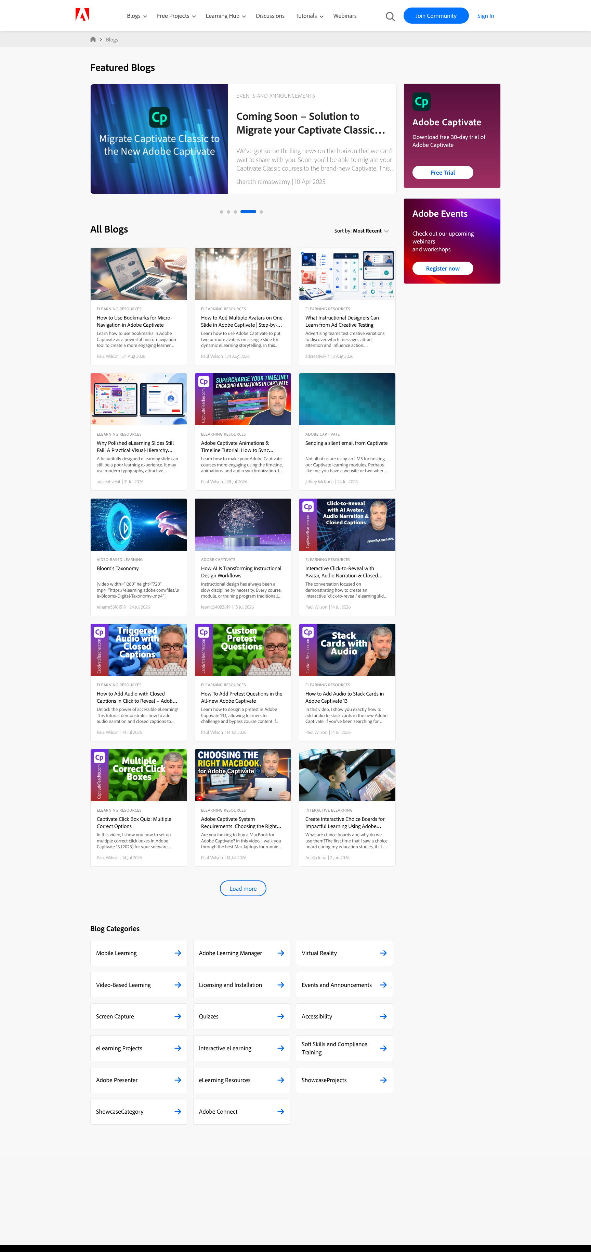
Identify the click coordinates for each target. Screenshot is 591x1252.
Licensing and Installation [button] (230, 985)
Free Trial (443, 172)
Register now (443, 268)
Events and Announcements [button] (337, 985)
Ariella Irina (315, 857)
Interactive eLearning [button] (225, 1048)
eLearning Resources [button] (225, 1080)
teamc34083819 (216, 607)
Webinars (345, 16)
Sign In (485, 16)
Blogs (134, 16)
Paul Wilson (108, 356)
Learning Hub (223, 16)
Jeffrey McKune (319, 481)
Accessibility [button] (317, 1016)
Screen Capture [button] (115, 1016)
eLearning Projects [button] (119, 1048)
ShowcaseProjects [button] (324, 1080)
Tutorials (307, 16)
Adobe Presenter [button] (116, 1080)
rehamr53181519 (111, 607)
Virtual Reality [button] (319, 953)
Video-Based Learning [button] (123, 985)
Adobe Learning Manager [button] (230, 953)
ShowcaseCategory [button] (120, 1111)
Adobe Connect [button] (218, 1111)
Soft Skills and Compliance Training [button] (334, 1048)
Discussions (270, 16)
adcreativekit (317, 356)
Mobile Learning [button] (116, 953)
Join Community (436, 16)
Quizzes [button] (209, 1016)
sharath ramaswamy (263, 181)
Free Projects (174, 16)
